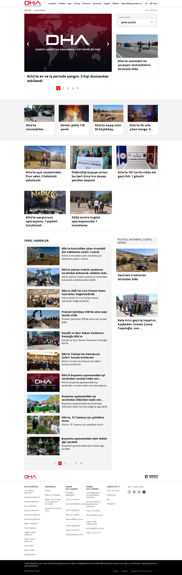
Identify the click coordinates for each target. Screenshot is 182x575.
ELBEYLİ (147, 239)
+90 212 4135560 (72, 515)
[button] (28, 43)
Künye (47, 490)
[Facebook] (129, 492)
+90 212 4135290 (93, 511)
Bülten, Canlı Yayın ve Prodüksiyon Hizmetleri (53, 501)
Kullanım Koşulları (52, 495)
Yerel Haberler (40, 10)
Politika (62, 3)
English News (30, 554)
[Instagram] (139, 492)
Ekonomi (86, 3)
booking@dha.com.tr (95, 528)
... (71, 463)
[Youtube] (144, 492)
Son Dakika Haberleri (29, 491)
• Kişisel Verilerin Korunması (141, 571)
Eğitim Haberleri (31, 523)
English (107, 3)
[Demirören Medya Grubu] (151, 477)
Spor (70, 3)
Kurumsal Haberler (32, 519)
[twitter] (134, 492)
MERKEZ (122, 243)
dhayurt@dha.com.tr (74, 519)
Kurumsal (97, 3)
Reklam (115, 3)
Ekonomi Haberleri (32, 515)
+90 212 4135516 (72, 530)
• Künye (115, 571)
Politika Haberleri (31, 501)
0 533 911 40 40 (113, 490)
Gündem (52, 3)
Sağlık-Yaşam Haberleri (30, 533)
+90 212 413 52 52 (93, 532)
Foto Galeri (29, 546)
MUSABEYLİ (135, 239)
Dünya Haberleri (31, 510)
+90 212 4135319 (72, 499)
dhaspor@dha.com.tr (75, 534)
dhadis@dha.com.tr (94, 515)
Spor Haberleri (30, 506)
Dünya (77, 3)
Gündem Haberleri (32, 497)
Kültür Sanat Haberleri (29, 540)
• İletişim (124, 571)
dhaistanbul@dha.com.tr (76, 504)
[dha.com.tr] (34, 477)
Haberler (27, 10)
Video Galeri (29, 550)
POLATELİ (123, 239)
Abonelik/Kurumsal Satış (132, 3)
